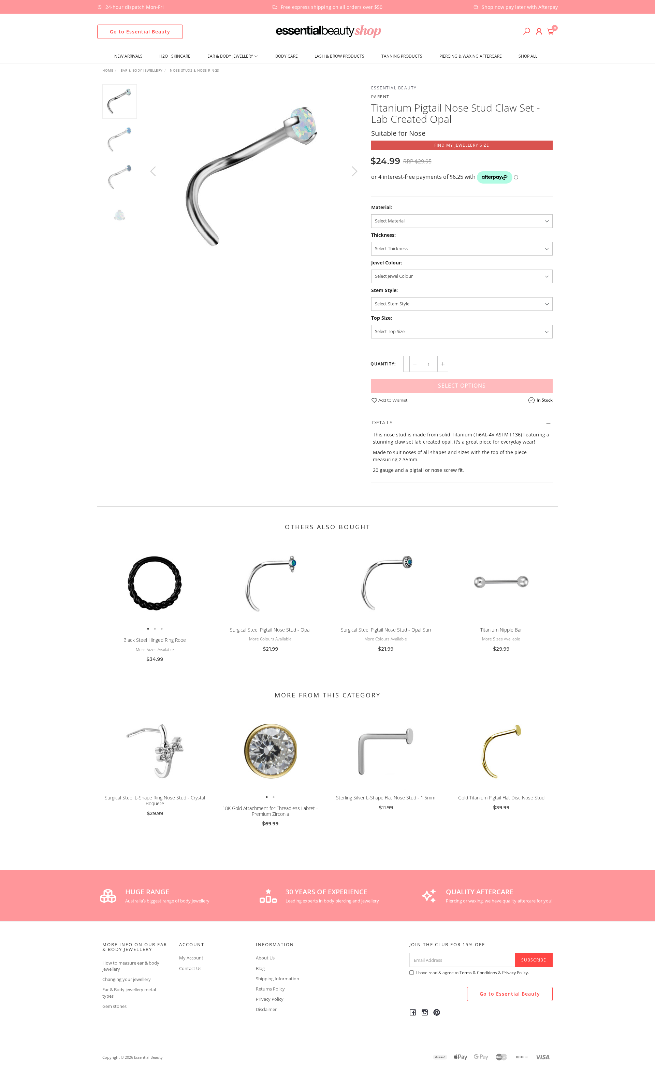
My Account (191, 958)
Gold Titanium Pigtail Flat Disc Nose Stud (501, 797)
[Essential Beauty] (328, 31)
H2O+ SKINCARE (174, 56)
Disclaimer (266, 1009)
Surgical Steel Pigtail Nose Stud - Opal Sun (386, 629)
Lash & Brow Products (339, 56)
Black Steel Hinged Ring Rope (154, 640)
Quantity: (383, 364)
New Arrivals (128, 56)
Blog (260, 968)
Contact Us (190, 968)
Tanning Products (401, 56)
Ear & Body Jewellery (230, 56)
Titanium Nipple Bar (501, 629)
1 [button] (148, 629)
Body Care (286, 56)
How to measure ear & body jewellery (130, 966)
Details (382, 422)
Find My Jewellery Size (461, 145)
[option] (254, 178)
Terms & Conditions (478, 972)
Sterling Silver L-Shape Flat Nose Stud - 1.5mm (385, 797)
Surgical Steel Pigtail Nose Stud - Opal (270, 629)
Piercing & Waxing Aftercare (470, 56)
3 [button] (161, 629)
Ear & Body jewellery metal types (129, 992)
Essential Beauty (394, 88)
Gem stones (114, 1006)
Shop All (528, 56)
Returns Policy (270, 989)
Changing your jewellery (126, 979)
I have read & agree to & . (472, 972)
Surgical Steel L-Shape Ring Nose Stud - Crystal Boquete (155, 800)
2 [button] (155, 629)
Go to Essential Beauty (140, 31)
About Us (265, 958)
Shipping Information (277, 978)
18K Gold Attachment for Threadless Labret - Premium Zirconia (270, 811)
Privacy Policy (269, 999)
